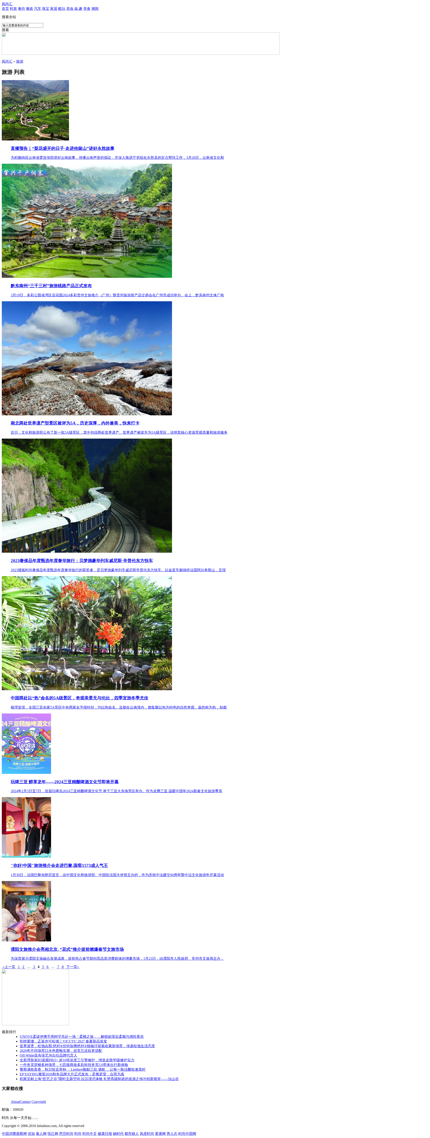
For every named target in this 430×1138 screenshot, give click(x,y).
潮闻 (95, 9)
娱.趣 (78, 9)
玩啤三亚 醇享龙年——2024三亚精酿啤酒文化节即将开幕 (65, 781)
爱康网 (160, 1134)
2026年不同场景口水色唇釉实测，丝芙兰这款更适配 (61, 1051)
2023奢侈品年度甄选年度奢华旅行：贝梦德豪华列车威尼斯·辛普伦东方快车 (82, 560)
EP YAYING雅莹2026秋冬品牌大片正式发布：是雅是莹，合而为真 (72, 1074)
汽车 (37, 9)
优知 (31, 1134)
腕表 (29, 9)
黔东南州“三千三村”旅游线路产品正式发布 (51, 285)
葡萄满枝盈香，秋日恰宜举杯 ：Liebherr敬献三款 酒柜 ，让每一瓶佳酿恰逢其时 (83, 1069)
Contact (25, 1102)
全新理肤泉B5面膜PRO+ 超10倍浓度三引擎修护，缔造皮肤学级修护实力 (77, 1060)
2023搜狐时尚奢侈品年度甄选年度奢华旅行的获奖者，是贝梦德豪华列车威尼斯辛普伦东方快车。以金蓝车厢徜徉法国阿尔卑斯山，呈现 (118, 570)
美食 (86, 9)
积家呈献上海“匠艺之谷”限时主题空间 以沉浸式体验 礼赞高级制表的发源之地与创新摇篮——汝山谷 (99, 1079)
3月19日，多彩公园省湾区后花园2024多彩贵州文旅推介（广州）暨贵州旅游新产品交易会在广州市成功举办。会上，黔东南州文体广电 (117, 295)
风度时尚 (147, 1134)
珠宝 (45, 9)
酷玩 (61, 9)
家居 (53, 9)
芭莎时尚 (66, 1134)
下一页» (72, 967)
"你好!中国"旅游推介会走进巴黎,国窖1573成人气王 (59, 865)
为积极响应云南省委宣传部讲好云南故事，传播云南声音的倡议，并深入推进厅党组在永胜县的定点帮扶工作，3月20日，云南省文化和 (117, 157)
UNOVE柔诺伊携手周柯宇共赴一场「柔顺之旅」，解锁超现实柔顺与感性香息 (82, 1036)
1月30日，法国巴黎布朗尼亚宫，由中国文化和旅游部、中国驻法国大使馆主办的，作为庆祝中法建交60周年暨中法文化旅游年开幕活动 (117, 875)
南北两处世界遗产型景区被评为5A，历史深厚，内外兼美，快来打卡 (75, 423)
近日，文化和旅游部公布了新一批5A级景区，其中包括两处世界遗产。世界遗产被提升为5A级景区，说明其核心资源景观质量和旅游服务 (119, 432)
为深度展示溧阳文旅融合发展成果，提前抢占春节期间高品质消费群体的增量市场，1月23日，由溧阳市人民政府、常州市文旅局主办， (117, 958)
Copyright (39, 1102)
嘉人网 (41, 1134)
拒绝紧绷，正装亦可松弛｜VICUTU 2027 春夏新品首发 (63, 1041)
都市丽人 (132, 1134)
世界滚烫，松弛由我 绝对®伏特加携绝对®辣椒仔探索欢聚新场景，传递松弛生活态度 (87, 1046)
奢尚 (21, 9)
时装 (13, 9)
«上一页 (9, 967)
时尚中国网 (187, 1134)
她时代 (118, 1134)
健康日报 (105, 1134)
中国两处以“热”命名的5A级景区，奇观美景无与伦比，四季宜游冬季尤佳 (79, 698)
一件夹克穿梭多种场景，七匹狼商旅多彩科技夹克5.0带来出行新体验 (74, 1065)
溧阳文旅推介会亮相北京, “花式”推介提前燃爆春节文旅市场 (67, 949)
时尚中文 (89, 1134)
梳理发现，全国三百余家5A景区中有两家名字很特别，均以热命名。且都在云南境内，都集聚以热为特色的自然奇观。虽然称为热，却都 (119, 707)
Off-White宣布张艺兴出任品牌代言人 (48, 1055)
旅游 (19, 61)
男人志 (172, 1134)
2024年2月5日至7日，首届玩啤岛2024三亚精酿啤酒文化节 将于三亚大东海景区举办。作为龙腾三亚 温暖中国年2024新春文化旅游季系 (116, 791)
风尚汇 (7, 4)
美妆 (69, 9)
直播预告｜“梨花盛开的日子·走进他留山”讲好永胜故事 (62, 148)
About (15, 1102)
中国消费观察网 (14, 1134)
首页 (5, 9)
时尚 (78, 1134)
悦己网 (52, 1134)
